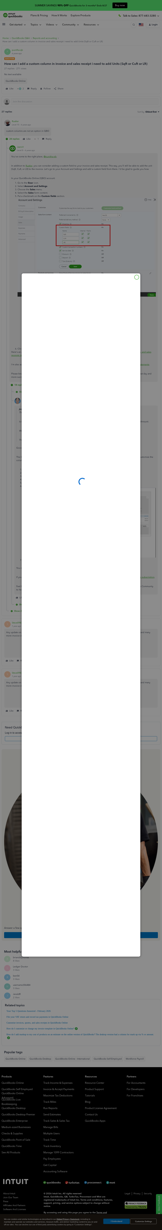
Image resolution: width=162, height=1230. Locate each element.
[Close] (137, 277)
